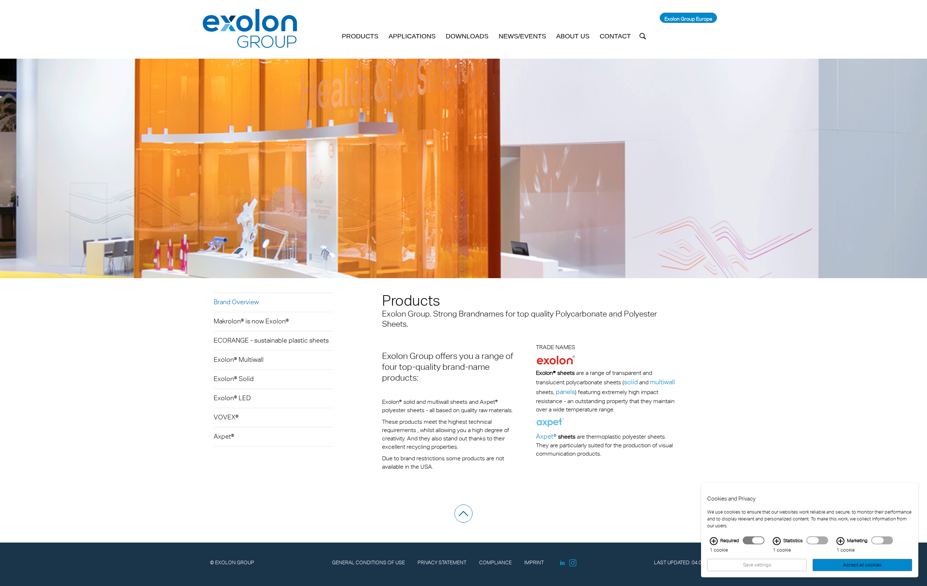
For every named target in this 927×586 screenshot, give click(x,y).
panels (565, 391)
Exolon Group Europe (688, 19)
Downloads (467, 36)
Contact (615, 36)
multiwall (662, 382)
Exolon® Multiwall (239, 359)
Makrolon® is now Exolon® (251, 321)
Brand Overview (236, 302)
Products (360, 36)
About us (573, 36)
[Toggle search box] (643, 36)
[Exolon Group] (250, 29)
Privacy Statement (442, 562)
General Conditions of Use (368, 562)
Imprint (534, 562)
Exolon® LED (232, 398)
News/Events (522, 36)
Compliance (495, 562)
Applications (412, 36)
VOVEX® (226, 417)
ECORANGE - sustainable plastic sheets (271, 340)
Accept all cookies (862, 565)
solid (631, 382)
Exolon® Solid (233, 378)
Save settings (757, 565)
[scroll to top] (463, 514)
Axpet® (224, 436)
